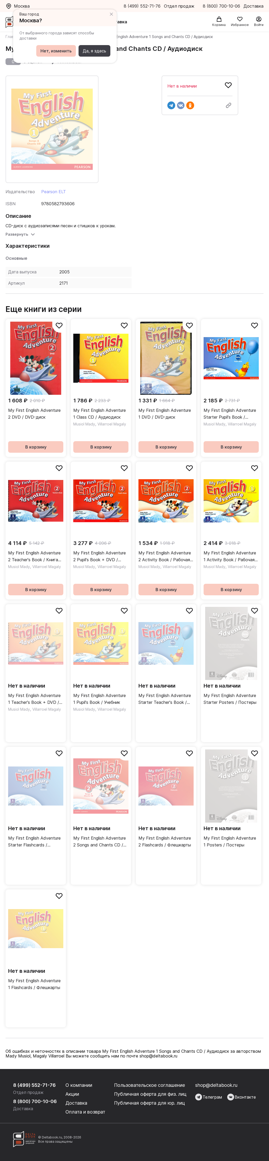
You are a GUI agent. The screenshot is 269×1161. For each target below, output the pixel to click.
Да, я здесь (94, 50)
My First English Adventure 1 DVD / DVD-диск (164, 414)
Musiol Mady (84, 424)
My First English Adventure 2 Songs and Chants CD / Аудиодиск (99, 841)
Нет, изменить (56, 50)
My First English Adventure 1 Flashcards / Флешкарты (34, 984)
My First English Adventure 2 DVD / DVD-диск (34, 414)
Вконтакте (245, 1097)
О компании (78, 1085)
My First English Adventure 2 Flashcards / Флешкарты (164, 841)
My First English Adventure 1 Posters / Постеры (230, 841)
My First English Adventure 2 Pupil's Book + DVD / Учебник (99, 556)
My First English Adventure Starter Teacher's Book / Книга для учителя (164, 699)
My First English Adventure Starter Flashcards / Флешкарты (34, 841)
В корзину (35, 447)
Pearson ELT (53, 191)
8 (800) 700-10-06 (222, 6)
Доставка (76, 1103)
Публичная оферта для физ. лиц (150, 1094)
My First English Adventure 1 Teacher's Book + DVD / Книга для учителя (34, 699)
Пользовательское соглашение (149, 1085)
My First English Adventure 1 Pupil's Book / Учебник (99, 699)
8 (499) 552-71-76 (142, 6)
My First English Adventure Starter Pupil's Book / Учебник (230, 414)
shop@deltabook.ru (216, 1085)
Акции (72, 1094)
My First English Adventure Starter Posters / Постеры (230, 699)
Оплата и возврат (85, 1112)
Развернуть (17, 234)
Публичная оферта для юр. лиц (149, 1103)
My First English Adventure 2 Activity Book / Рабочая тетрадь (164, 556)
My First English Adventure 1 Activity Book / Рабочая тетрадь (230, 556)
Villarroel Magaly (111, 424)
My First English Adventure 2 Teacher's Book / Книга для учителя (34, 556)
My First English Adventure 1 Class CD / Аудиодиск (99, 414)
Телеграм (212, 1097)
